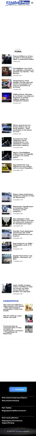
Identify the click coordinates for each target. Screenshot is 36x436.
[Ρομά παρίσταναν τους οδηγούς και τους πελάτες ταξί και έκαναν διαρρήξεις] (7, 168)
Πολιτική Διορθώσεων (10, 418)
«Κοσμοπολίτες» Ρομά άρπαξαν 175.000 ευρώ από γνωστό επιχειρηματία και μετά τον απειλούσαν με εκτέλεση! (23, 84)
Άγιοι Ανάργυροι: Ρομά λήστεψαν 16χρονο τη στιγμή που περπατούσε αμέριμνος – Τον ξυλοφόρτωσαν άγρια (23, 221)
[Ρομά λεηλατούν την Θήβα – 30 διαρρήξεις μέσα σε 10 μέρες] (7, 246)
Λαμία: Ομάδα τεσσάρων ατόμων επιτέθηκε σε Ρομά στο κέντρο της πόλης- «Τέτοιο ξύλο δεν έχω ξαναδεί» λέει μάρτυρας (22, 288)
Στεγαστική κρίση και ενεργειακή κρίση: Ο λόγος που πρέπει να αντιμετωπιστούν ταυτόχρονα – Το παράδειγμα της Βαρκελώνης (13, 330)
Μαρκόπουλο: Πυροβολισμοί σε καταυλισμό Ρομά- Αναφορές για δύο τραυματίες (23, 209)
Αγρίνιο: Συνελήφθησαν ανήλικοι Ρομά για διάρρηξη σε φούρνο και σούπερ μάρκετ (23, 155)
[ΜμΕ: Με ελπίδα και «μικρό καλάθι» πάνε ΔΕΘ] (29, 318)
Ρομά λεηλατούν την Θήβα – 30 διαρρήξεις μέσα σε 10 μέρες (23, 245)
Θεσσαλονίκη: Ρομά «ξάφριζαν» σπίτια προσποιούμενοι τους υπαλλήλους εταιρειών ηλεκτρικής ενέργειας (21, 142)
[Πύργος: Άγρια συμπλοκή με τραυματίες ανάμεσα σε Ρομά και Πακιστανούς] (7, 197)
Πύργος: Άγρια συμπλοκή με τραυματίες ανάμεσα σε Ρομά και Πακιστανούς (23, 195)
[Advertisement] (18, 27)
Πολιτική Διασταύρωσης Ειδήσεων (14, 398)
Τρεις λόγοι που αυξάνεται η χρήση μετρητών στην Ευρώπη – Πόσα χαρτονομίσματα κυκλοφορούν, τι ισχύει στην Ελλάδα (13, 308)
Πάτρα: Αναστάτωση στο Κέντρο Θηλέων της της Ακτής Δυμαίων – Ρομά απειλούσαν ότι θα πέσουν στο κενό (22, 128)
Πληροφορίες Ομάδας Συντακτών (14, 410)
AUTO (3, 63)
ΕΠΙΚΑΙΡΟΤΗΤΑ (5, 75)
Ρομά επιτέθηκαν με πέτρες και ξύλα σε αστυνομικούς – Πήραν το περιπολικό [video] (23, 57)
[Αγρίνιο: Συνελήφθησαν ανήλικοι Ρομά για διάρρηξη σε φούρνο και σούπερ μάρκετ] (7, 155)
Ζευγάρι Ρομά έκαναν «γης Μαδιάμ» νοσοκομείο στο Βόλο (22, 257)
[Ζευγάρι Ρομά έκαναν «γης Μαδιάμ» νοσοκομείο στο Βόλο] (7, 259)
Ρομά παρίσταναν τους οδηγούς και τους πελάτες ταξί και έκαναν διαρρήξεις (23, 166)
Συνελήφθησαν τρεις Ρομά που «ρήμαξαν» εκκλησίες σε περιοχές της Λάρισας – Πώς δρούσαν (23, 71)
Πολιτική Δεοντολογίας (10, 400)
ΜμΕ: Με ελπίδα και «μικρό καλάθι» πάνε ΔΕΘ (12, 316)
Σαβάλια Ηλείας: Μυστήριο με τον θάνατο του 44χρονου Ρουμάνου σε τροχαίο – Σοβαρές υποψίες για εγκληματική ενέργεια (23, 97)
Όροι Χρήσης (6, 408)
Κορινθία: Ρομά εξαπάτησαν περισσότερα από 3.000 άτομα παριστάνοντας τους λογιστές (23, 233)
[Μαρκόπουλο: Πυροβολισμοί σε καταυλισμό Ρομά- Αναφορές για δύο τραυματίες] (7, 209)
